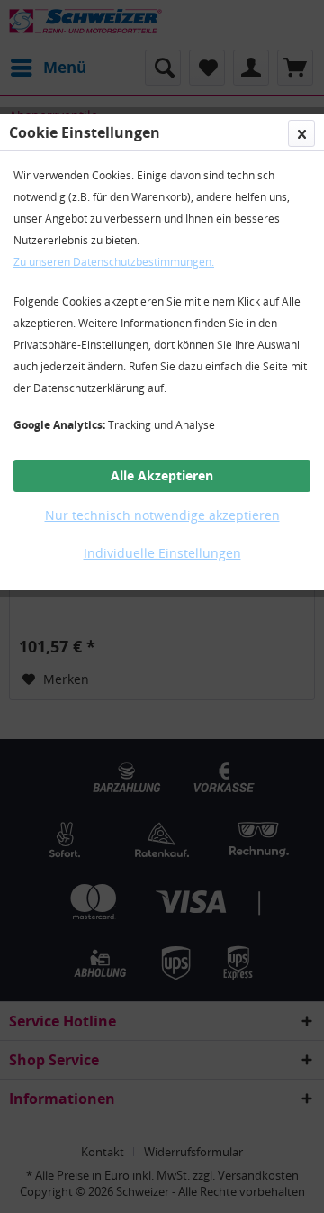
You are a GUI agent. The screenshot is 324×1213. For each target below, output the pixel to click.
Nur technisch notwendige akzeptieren (162, 515)
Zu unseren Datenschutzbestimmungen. (114, 261)
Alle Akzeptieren (162, 475)
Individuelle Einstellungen (162, 552)
